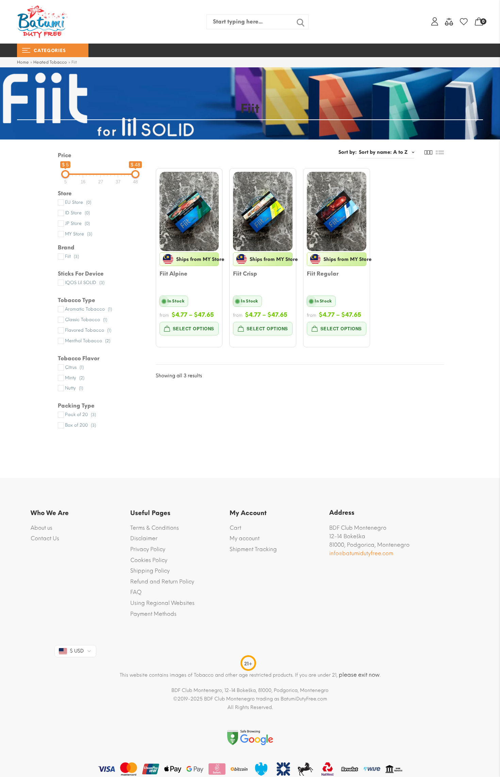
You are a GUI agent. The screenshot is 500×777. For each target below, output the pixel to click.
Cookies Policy (148, 560)
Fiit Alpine (173, 273)
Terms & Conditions (154, 528)
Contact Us (45, 538)
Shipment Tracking (253, 549)
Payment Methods (153, 614)
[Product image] (189, 211)
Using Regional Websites (162, 603)
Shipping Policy (150, 570)
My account (245, 538)
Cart (235, 528)
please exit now (359, 675)
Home (23, 62)
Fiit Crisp (245, 273)
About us (41, 528)
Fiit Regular (322, 273)
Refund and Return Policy (162, 581)
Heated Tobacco (50, 62)
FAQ (135, 592)
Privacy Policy (147, 549)
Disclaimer (143, 538)
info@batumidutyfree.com (361, 553)
